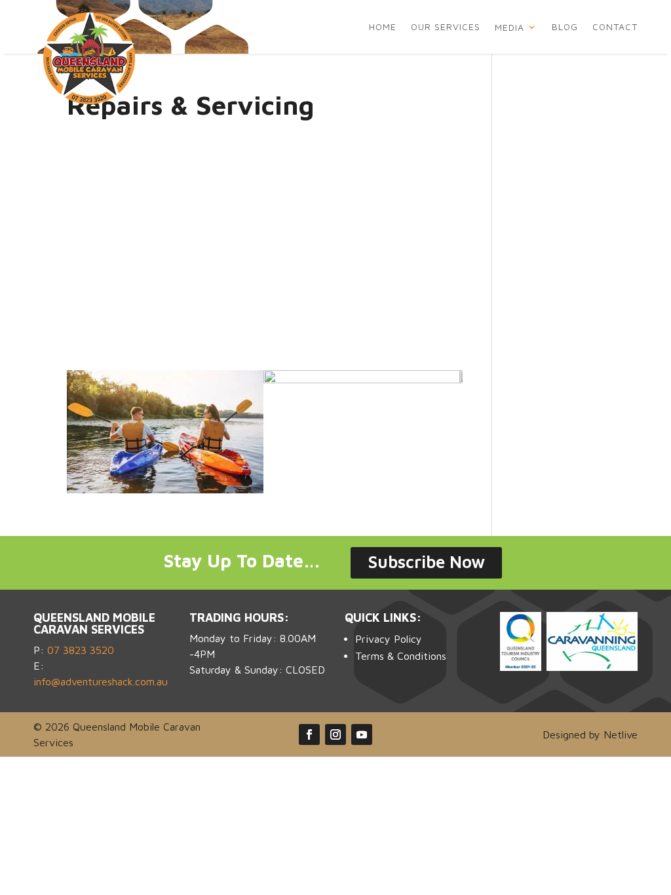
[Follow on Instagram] (335, 734)
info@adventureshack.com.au (100, 681)
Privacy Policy (388, 639)
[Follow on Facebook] (309, 734)
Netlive (621, 734)
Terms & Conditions (400, 656)
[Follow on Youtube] (361, 734)
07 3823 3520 (80, 650)
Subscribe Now (426, 561)
